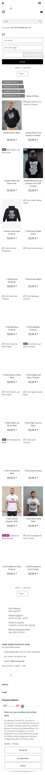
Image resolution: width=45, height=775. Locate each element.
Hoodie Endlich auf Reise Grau (12, 182)
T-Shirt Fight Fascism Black (33, 424)
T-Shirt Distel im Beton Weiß (12, 376)
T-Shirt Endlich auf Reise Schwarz (33, 376)
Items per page (10, 47)
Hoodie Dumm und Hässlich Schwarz (33, 134)
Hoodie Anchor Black (11, 133)
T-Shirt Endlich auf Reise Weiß (11, 424)
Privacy (15, 743)
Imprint (7, 743)
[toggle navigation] (3, 11)
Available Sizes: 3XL (12, 91)
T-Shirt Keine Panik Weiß (33, 520)
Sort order (8, 40)
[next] (30, 73)
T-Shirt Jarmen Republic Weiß (12, 520)
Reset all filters (32, 96)
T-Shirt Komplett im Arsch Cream (33, 567)
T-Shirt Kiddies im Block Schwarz (12, 567)
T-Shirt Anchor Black (33, 279)
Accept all (23, 750)
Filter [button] (22, 62)
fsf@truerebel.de (17, 661)
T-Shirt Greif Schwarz (33, 471)
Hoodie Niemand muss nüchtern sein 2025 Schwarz (33, 183)
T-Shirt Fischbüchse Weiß (12, 472)
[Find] (40, 21)
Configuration (23, 758)
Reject (23, 766)
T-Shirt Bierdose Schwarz (11, 328)
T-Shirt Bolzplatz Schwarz (33, 328)
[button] (40, 3)
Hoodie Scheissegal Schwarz (12, 232)
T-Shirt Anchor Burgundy (12, 280)
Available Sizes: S (11, 82)
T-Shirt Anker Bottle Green (33, 232)
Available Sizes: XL (12, 86)
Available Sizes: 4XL (12, 95)
